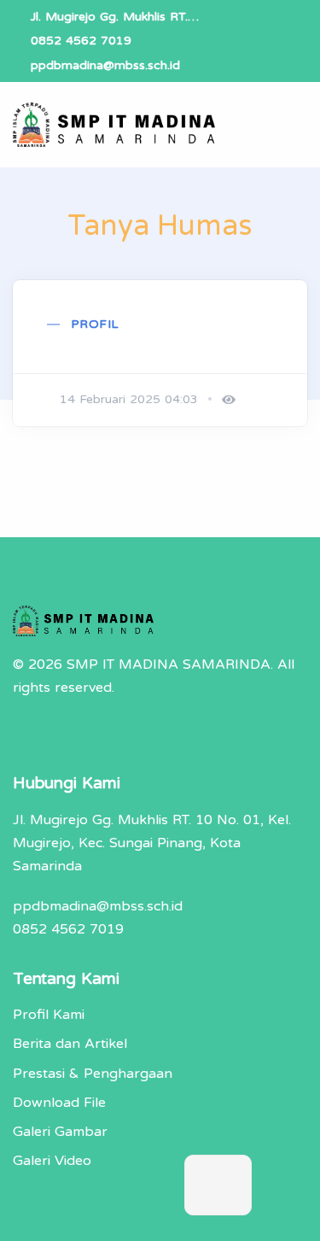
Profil (94, 324)
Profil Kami (48, 1014)
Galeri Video (52, 1160)
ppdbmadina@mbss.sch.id (105, 65)
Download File (59, 1102)
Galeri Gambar (60, 1131)
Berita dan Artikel (70, 1043)
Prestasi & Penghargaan (92, 1073)
